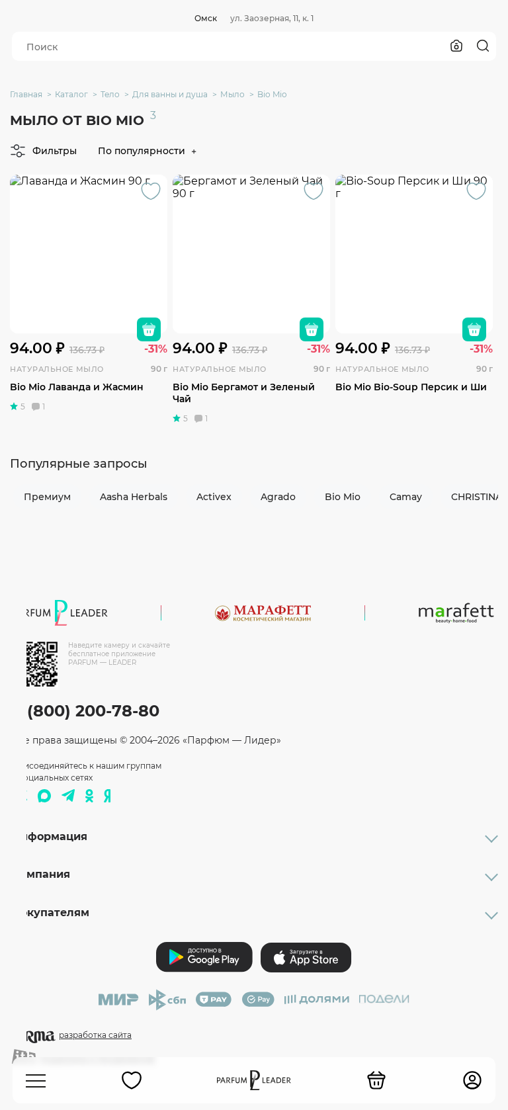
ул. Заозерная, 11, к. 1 (272, 18)
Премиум (47, 497)
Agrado (278, 497)
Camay (406, 497)
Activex (214, 497)
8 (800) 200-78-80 (85, 710)
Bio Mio (342, 497)
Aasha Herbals (133, 497)
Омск (205, 18)
